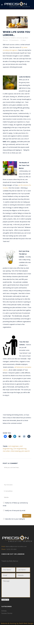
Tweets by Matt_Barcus (9, 561)
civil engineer (13, 446)
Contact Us (5, 599)
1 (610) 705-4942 (11, 549)
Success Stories (6, 613)
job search (25, 451)
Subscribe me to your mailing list (15, 519)
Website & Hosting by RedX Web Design (17, 623)
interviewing (16, 451)
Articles (19, 38)
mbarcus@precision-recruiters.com (16, 546)
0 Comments (14, 40)
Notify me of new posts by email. (15, 510)
